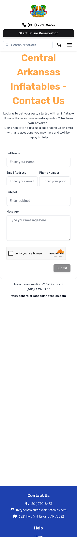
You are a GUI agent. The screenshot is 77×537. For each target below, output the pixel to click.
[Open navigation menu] (69, 44)
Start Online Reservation (38, 33)
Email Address (16, 172)
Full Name (13, 153)
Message (13, 211)
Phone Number (49, 172)
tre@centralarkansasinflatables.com (38, 296)
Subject (12, 192)
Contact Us (38, 495)
